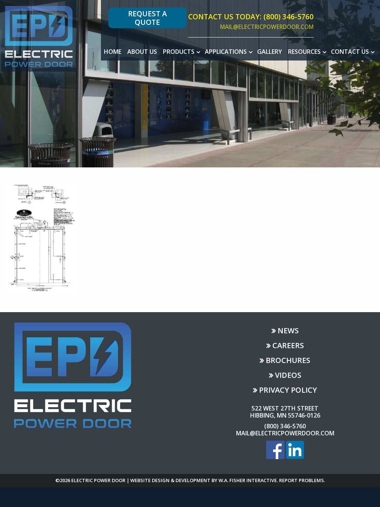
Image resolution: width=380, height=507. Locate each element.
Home (112, 52)
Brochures (288, 361)
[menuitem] (112, 52)
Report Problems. (302, 480)
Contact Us (350, 52)
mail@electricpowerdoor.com (267, 27)
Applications (226, 52)
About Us (142, 52)
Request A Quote (147, 18)
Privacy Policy (288, 390)
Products (178, 52)
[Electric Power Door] (38, 35)
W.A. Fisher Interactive (248, 480)
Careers (288, 346)
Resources (304, 52)
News (288, 331)
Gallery (269, 52)
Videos (288, 376)
